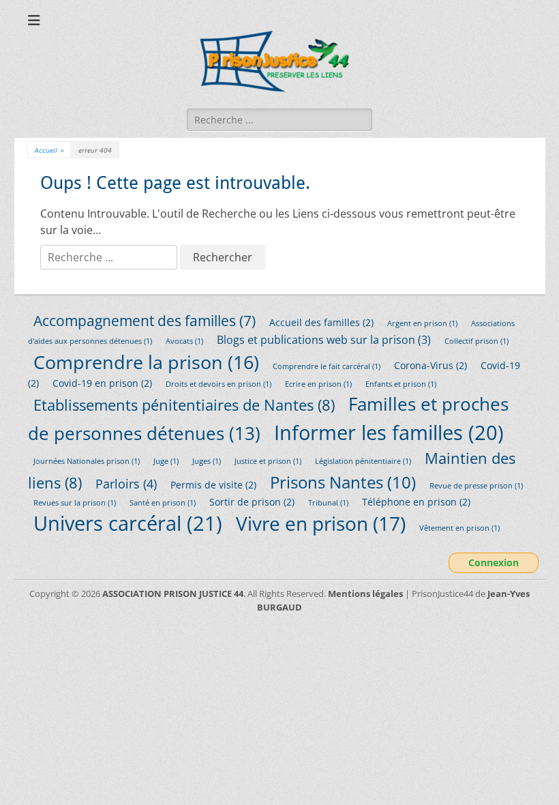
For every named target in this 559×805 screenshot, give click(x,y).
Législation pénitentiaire (363, 461)
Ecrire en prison (318, 384)
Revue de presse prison (476, 486)
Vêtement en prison (459, 528)
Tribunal (328, 503)
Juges (206, 461)
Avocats (184, 341)
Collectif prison (476, 341)
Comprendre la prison (146, 362)
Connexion (493, 562)
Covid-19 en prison (102, 383)
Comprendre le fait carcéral (326, 366)
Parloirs (126, 483)
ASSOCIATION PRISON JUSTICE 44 (172, 593)
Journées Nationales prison (86, 461)
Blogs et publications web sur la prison (324, 339)
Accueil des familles (321, 322)
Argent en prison (422, 323)
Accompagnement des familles (144, 320)
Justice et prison (268, 461)
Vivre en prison (321, 523)
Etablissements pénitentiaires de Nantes (184, 404)
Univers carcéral (127, 523)
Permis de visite (213, 484)
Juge (166, 461)
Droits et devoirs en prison (218, 384)
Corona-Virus (430, 365)
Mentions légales (365, 593)
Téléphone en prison (416, 501)
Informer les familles (389, 432)
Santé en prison (163, 503)
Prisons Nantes (343, 482)
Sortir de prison (251, 501)
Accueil (49, 150)
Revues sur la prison (74, 503)
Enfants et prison (400, 384)
